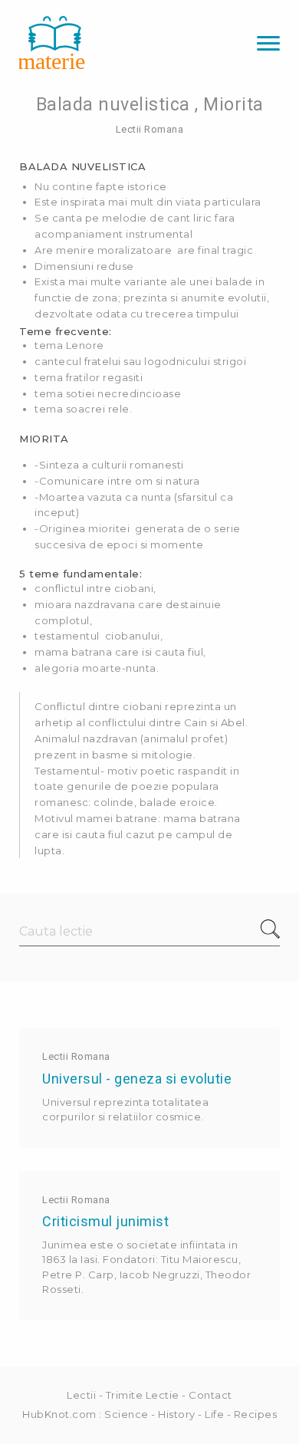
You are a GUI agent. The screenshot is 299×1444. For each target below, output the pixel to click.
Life (214, 1414)
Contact (210, 1395)
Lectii (81, 1395)
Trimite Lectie (142, 1395)
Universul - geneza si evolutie (137, 1079)
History (177, 1414)
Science (126, 1414)
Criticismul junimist (105, 1221)
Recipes (256, 1414)
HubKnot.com (59, 1414)
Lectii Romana (150, 129)
